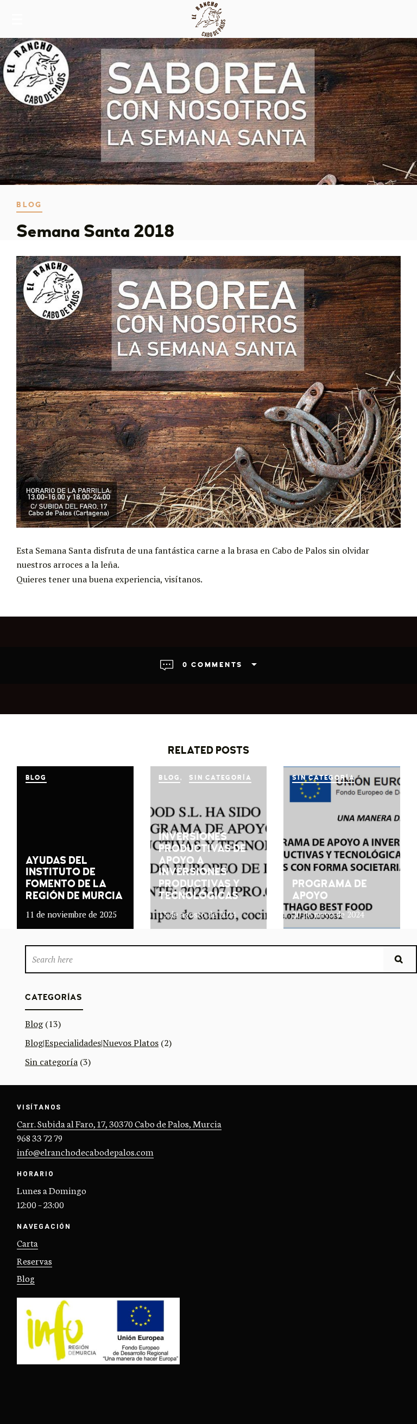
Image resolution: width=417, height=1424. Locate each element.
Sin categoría (220, 778)
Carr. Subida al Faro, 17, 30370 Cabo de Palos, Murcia (119, 1123)
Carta (27, 1242)
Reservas (34, 1260)
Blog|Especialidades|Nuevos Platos (92, 1043)
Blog (29, 204)
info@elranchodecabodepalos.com (85, 1151)
